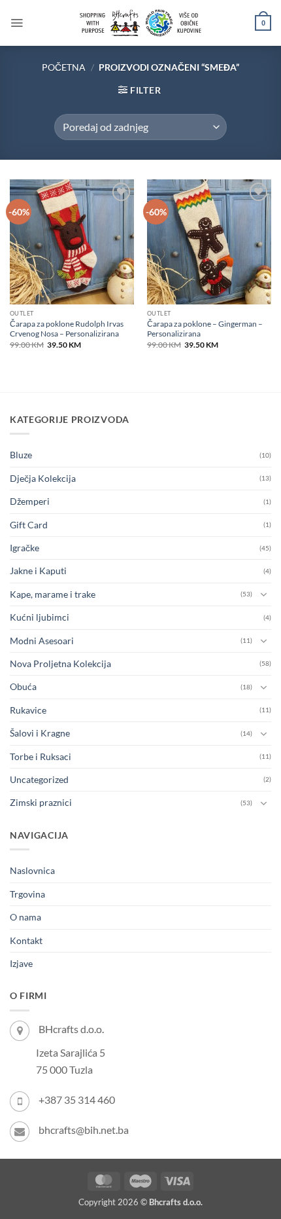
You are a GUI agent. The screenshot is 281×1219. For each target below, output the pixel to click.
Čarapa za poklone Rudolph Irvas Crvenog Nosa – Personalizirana (67, 328)
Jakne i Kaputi (38, 570)
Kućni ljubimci (39, 617)
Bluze (21, 454)
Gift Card (29, 524)
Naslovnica (32, 870)
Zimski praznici (41, 802)
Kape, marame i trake (52, 594)
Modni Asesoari (42, 640)
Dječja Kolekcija (43, 478)
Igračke (24, 547)
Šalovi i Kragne (40, 732)
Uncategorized (39, 779)
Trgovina (27, 894)
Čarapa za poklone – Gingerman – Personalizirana (205, 328)
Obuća (23, 686)
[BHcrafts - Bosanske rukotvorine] (140, 23)
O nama (25, 916)
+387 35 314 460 (77, 1099)
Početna (64, 67)
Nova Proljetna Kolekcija (60, 663)
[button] (17, 23)
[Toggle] (263, 594)
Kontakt (26, 940)
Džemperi (30, 501)
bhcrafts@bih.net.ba (84, 1129)
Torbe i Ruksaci (40, 756)
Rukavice (28, 710)
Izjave (21, 963)
